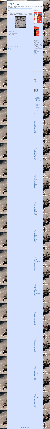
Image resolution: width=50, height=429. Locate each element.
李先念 (34, 240)
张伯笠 (12, 46)
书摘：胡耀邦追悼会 (36, 53)
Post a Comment (10, 49)
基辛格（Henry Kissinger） (37, 290)
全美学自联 (35, 235)
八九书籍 (24, 8)
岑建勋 (34, 351)
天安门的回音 (35, 259)
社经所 (34, 206)
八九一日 (12, 8)
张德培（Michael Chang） (36, 293)
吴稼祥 (34, 342)
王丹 (15, 46)
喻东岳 (34, 344)
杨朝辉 (34, 376)
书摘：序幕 (35, 52)
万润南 (34, 234)
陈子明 (34, 150)
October (36, 91)
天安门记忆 (35, 346)
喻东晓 (34, 345)
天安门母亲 (35, 203)
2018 (35, 82)
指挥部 (34, 154)
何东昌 (34, 213)
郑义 (34, 157)
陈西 (34, 317)
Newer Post (10, 52)
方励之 (34, 130)
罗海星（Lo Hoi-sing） (36, 397)
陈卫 (34, 314)
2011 (35, 88)
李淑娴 (34, 181)
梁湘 (34, 380)
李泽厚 (34, 263)
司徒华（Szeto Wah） (36, 215)
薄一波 (34, 404)
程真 (34, 186)
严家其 (34, 132)
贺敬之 (34, 407)
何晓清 (34, 326)
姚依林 (34, 347)
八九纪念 (30, 8)
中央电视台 (35, 324)
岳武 (34, 352)
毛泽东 (34, 267)
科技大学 (35, 242)
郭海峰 (17, 46)
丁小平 (34, 322)
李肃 (34, 374)
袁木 (34, 156)
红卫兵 (34, 395)
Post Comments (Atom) (21, 54)
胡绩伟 (34, 188)
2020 (35, 80)
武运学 (34, 266)
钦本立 (34, 207)
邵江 (34, 231)
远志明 (34, 408)
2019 (35, 81)
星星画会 (35, 368)
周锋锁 (34, 202)
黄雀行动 (35, 209)
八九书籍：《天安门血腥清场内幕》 (37, 100)
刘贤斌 (34, 286)
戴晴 (34, 151)
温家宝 (34, 270)
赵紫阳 (34, 127)
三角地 (34, 210)
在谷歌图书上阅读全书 (36, 51)
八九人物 (15, 8)
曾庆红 (34, 369)
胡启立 (34, 187)
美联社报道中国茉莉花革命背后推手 (37, 110)
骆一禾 (34, 319)
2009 (35, 115)
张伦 (34, 292)
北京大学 (35, 122)
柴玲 (34, 120)
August (36, 93)
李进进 (14, 46)
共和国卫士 (35, 214)
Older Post (31, 52)
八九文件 (18, 8)
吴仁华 (34, 159)
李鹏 (34, 126)
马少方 (34, 158)
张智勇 (34, 295)
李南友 (34, 372)
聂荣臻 (34, 399)
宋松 (34, 350)
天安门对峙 (13, 4)
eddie (35, 423)
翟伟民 (34, 398)
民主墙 (34, 185)
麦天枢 (34, 321)
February (36, 112)
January (36, 113)
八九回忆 (27, 8)
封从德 (34, 125)
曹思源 (34, 204)
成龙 (34, 297)
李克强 (34, 370)
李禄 (34, 133)
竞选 (34, 243)
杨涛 (34, 183)
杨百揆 (34, 377)
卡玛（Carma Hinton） (36, 258)
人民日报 (35, 134)
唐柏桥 (34, 343)
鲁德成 (34, 320)
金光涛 (34, 232)
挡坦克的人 (35, 184)
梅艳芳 (34, 265)
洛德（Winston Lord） (36, 268)
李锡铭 (34, 205)
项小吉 (34, 161)
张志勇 (34, 294)
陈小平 (34, 176)
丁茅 (34, 323)
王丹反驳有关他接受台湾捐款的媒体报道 (37, 105)
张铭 (34, 296)
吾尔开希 (35, 121)
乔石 (34, 212)
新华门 (34, 367)
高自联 (34, 123)
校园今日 (35, 378)
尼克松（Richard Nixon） (36, 261)
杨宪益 (34, 375)
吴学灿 (34, 340)
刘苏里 (34, 237)
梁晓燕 (34, 379)
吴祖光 (34, 341)
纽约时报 (35, 244)
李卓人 (34, 371)
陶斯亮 (34, 318)
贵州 (34, 405)
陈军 (34, 313)
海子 (34, 269)
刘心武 (34, 285)
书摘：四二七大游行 (36, 54)
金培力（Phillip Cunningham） (37, 160)
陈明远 (34, 315)
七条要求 (11, 46)
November (36, 90)
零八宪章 (35, 177)
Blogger (28, 427)
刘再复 (34, 236)
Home (20, 52)
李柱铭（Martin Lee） (36, 373)
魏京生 (34, 233)
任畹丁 (34, 325)
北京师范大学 (35, 153)
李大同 (34, 262)
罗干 (34, 396)
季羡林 (34, 349)
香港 (34, 128)
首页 (9, 8)
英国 (34, 402)
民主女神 (35, 148)
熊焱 (34, 155)
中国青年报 (35, 211)
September (36, 92)
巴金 (34, 291)
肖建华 (34, 400)
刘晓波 (34, 129)
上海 (34, 178)
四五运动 (35, 289)
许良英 (34, 230)
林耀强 (34, 298)
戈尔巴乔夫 (35, 179)
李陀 (34, 264)
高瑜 (34, 208)
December (36, 89)
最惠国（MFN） (35, 239)
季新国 (34, 348)
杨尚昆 (34, 182)
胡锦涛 (34, 401)
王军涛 (34, 131)
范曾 (34, 403)
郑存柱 (34, 312)
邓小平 (34, 124)
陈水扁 (34, 316)
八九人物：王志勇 (37, 97)
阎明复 (34, 149)
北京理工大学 (35, 287)
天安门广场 (35, 216)
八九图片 (21, 8)
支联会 (34, 180)
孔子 (34, 260)
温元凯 (34, 241)
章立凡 (34, 394)
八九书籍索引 (36, 99)
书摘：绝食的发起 (36, 55)
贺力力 (34, 406)
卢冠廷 (34, 288)
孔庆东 (34, 238)
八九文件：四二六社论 (37, 98)
